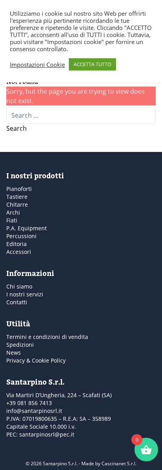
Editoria (16, 244)
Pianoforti (19, 188)
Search (16, 128)
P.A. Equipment (26, 228)
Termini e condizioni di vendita (47, 336)
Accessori (18, 251)
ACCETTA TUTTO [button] (92, 64)
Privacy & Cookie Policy (36, 360)
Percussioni (21, 236)
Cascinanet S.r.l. (118, 463)
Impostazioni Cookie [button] (37, 64)
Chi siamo (19, 286)
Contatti (16, 302)
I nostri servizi (24, 294)
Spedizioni (20, 344)
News (13, 352)
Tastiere (17, 196)
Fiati (11, 220)
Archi (13, 212)
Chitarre (17, 204)
